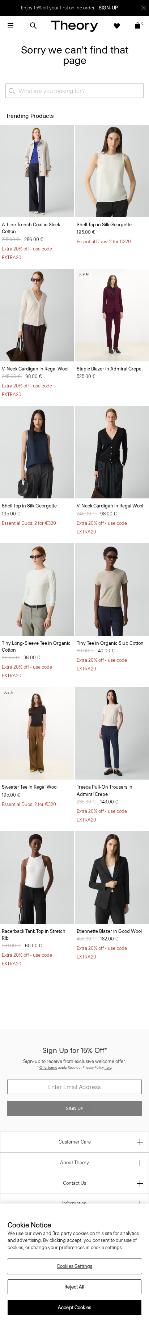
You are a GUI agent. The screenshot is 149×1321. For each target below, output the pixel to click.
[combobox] (74, 90)
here (108, 1067)
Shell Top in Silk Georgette (104, 224)
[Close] (143, 8)
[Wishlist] (116, 25)
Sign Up (74, 1108)
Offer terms (48, 1067)
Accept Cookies (74, 1307)
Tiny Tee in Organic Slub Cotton (110, 643)
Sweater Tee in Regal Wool (30, 787)
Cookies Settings (74, 1266)
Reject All (74, 1287)
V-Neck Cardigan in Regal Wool (35, 369)
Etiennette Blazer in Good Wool (109, 931)
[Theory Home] (74, 26)
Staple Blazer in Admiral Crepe (109, 369)
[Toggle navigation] (10, 25)
